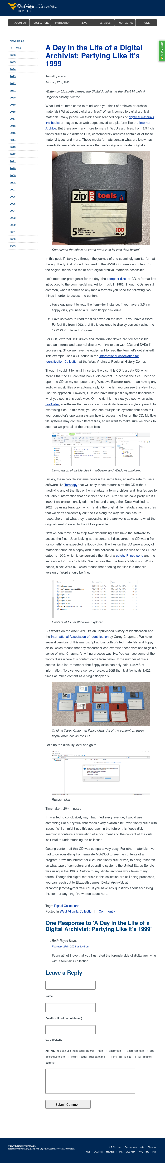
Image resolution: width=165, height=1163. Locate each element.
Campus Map (131, 1147)
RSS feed (15, 48)
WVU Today (144, 1151)
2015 (13, 133)
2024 (13, 69)
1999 (13, 246)
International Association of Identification (80, 636)
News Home (17, 41)
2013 (13, 147)
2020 (13, 97)
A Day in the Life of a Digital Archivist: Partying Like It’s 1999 (93, 55)
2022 (13, 83)
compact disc (116, 278)
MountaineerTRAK (114, 1151)
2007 (13, 189)
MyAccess (98, 1151)
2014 (13, 140)
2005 (13, 203)
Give (88, 1151)
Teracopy (71, 484)
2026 (13, 55)
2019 (13, 104)
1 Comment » (106, 911)
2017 (13, 118)
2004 (13, 210)
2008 (13, 182)
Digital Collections (66, 905)
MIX (154, 1151)
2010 (13, 168)
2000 (13, 239)
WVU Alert (130, 1151)
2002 (13, 225)
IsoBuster (52, 404)
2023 (13, 76)
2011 (13, 161)
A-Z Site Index (115, 1147)
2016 (13, 126)
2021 (13, 90)
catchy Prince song (129, 555)
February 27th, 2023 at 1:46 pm (70, 946)
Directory (152, 1147)
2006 (13, 196)
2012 (13, 154)
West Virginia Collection (76, 911)
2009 (13, 175)
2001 (13, 232)
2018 (13, 111)
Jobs (142, 1147)
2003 (13, 218)
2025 (13, 62)
